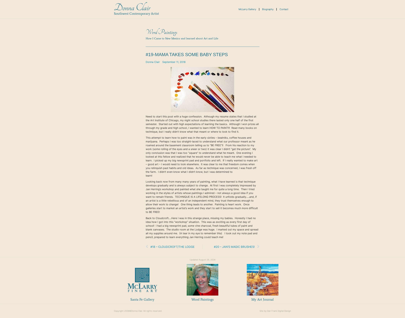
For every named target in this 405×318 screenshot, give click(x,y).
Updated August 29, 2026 (202, 259)
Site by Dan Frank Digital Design (275, 311)
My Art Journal (262, 299)
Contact (284, 9)
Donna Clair (132, 7)
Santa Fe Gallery (142, 299)
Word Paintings (161, 32)
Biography (268, 9)
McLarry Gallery (247, 9)
